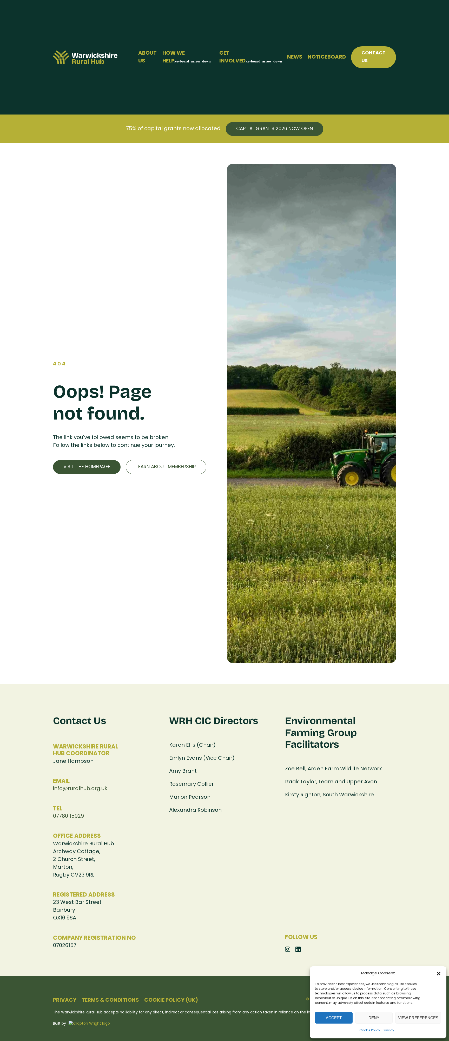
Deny (373, 1017)
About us (147, 57)
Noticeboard (327, 57)
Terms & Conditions (110, 1000)
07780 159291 (69, 816)
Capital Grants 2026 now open (274, 129)
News (294, 57)
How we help (173, 57)
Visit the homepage (86, 467)
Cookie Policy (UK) (171, 1000)
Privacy (388, 1030)
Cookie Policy (369, 1030)
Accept (334, 1017)
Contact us (373, 57)
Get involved (232, 57)
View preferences (418, 1017)
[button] (438, 973)
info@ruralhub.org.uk (80, 789)
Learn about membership (166, 467)
